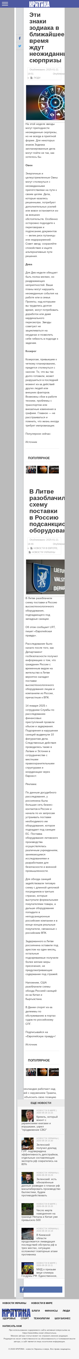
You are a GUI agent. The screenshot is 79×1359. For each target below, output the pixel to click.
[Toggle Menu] (5, 4)
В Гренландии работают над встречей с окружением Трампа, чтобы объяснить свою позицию (36, 1093)
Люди (37, 77)
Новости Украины (43, 552)
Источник (31, 441)
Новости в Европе (45, 548)
